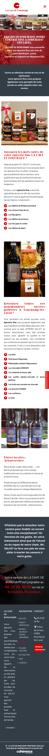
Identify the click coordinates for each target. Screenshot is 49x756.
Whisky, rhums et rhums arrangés (23, 633)
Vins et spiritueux (24, 623)
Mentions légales (35, 746)
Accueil (23, 618)
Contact (23, 663)
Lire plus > (10, 727)
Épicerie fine (23, 642)
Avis (21, 659)
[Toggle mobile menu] (45, 6)
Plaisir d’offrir (23, 649)
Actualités (24, 655)
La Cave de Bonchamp (17, 746)
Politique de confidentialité (18, 748)
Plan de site (37, 748)
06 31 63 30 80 (18, 586)
